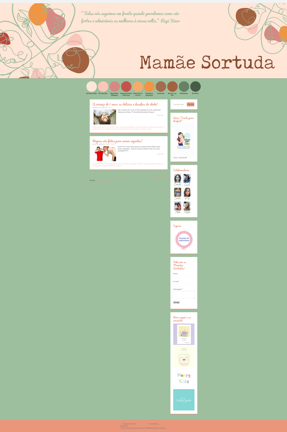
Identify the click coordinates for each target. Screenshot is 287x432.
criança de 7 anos (113, 127)
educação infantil (136, 164)
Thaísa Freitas (110, 144)
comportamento (98, 164)
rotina (149, 129)
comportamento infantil (113, 164)
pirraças (117, 129)
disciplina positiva (98, 129)
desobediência (159, 127)
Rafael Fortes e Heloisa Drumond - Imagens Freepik (147, 426)
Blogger (162, 424)
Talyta (110, 107)
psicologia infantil (127, 129)
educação (125, 164)
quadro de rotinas (140, 129)
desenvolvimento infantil (144, 127)
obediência (109, 129)
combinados (101, 127)
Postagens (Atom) (103, 180)
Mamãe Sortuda (142, 424)
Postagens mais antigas (158, 176)
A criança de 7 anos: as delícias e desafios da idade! (124, 104)
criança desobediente (127, 127)
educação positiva (149, 164)
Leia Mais (160, 115)
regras (118, 166)
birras (94, 127)
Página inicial (120, 176)
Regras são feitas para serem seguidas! (117, 141)
